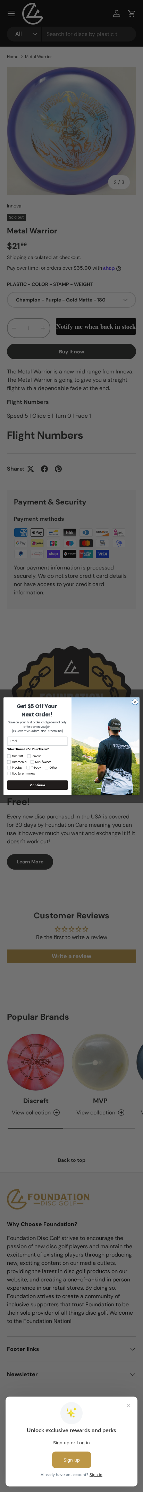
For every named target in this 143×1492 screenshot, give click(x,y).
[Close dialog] (135, 701)
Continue (37, 785)
